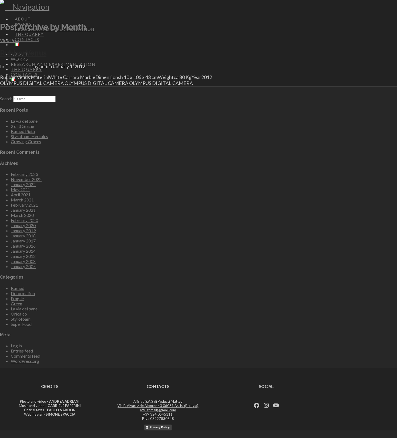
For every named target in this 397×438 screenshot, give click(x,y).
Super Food (21, 324)
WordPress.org (25, 361)
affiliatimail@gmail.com (158, 410)
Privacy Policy (160, 427)
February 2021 (24, 204)
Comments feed (25, 355)
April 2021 (21, 194)
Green (16, 303)
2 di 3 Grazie (22, 126)
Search (6, 98)
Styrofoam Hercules (29, 136)
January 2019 (23, 230)
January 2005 (23, 266)
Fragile (17, 298)
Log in (16, 345)
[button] (27, 6)
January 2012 (23, 256)
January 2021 (23, 210)
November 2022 (26, 179)
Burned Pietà (23, 131)
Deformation (19, 66)
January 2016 (23, 245)
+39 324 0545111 (158, 414)
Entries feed (22, 350)
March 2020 (22, 215)
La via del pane (24, 121)
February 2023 (24, 174)
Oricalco (19, 313)
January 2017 (23, 240)
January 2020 (23, 225)
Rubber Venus (23, 53)
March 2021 (22, 199)
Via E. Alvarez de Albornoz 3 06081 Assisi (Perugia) (157, 405)
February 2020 (24, 220)
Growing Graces (26, 141)
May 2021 (20, 189)
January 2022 (23, 184)
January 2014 (23, 251)
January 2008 (23, 261)
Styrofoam (21, 318)
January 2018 (23, 235)
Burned (17, 288)
